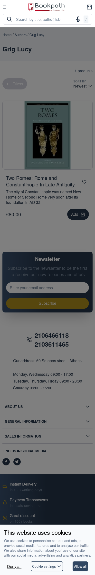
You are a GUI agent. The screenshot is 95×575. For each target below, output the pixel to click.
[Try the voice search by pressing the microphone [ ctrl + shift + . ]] (78, 19)
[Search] (9, 19)
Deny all (14, 566)
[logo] (46, 7)
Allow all (80, 566)
